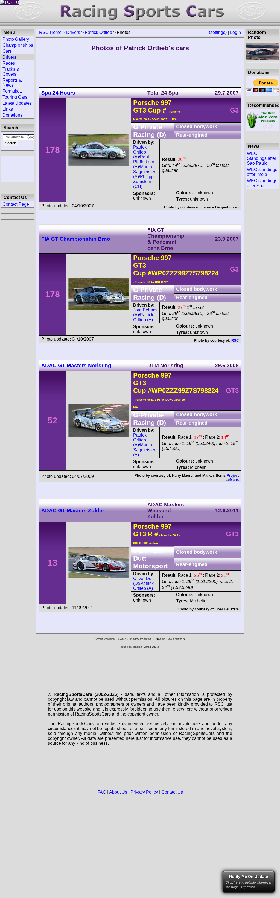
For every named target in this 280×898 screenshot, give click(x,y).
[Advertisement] (17, 168)
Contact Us (172, 792)
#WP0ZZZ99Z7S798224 (183, 273)
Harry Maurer (183, 475)
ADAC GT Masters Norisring (76, 365)
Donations (12, 115)
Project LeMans (232, 477)
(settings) (218, 32)
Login (235, 32)
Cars (7, 51)
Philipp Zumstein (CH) (143, 181)
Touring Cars (14, 97)
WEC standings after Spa (262, 183)
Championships (17, 45)
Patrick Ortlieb (98, 32)
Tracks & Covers (10, 71)
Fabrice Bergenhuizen (220, 207)
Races (8, 63)
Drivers (73, 32)
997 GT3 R (152, 530)
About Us (118, 792)
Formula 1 (12, 91)
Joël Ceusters (227, 609)
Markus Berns (214, 475)
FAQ (101, 792)
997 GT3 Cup (152, 106)
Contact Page (15, 204)
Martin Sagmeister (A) (144, 171)
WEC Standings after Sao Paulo (261, 158)
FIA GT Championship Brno (75, 239)
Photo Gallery (15, 39)
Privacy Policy (144, 792)
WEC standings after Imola (262, 172)
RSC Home (50, 32)
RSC (235, 340)
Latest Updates (17, 103)
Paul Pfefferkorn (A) (143, 162)
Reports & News (12, 82)
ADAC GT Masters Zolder (72, 510)
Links (7, 109)
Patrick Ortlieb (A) (140, 152)
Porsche (146, 102)
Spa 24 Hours (58, 93)
